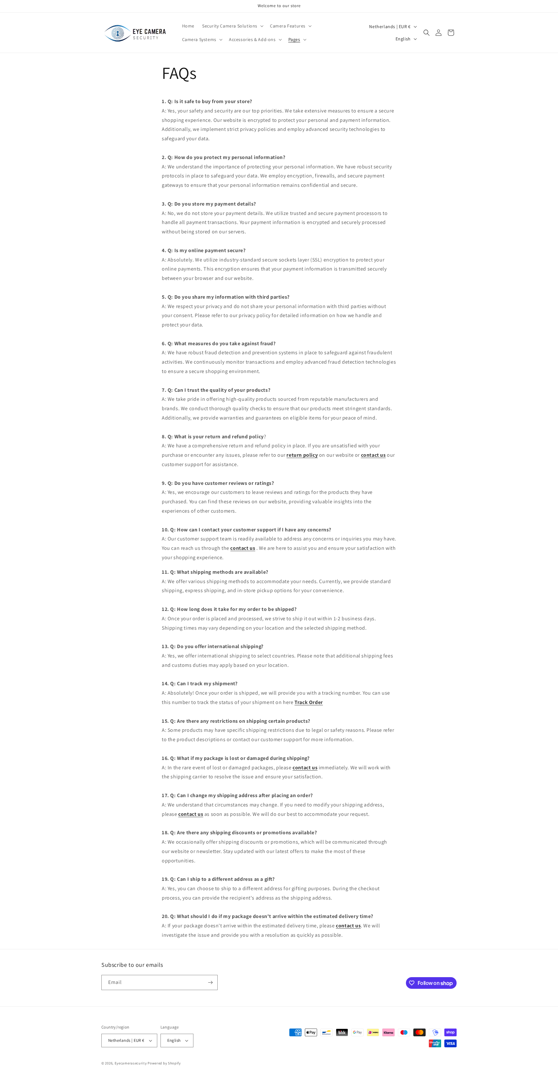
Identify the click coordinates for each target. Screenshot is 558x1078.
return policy (302, 455)
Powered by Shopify (164, 1063)
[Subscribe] (210, 982)
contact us (373, 455)
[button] (232, 26)
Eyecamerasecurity (131, 1063)
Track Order (308, 702)
